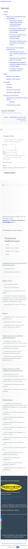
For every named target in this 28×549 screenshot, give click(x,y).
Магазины (12, 102)
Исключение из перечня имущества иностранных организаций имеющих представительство (12, 358)
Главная (6, 11)
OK (17, 547)
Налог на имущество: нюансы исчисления (15, 304)
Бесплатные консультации (13, 89)
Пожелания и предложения (13, 92)
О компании (7, 82)
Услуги (5, 14)
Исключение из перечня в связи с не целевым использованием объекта (18, 42)
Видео (7, 254)
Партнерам (9, 87)
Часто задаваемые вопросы (11, 284)
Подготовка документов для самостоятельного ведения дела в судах (18, 53)
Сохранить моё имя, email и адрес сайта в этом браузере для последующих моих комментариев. (14, 157)
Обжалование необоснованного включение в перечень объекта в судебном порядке (18, 64)
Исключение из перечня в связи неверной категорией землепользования (18, 36)
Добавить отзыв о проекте (13, 79)
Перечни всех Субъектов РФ (11, 95)
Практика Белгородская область (12, 272)
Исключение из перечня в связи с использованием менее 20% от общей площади (18, 30)
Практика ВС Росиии (9, 268)
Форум (5, 74)
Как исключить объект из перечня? (13, 322)
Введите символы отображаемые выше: (14, 167)
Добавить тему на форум (13, 76)
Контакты (9, 84)
